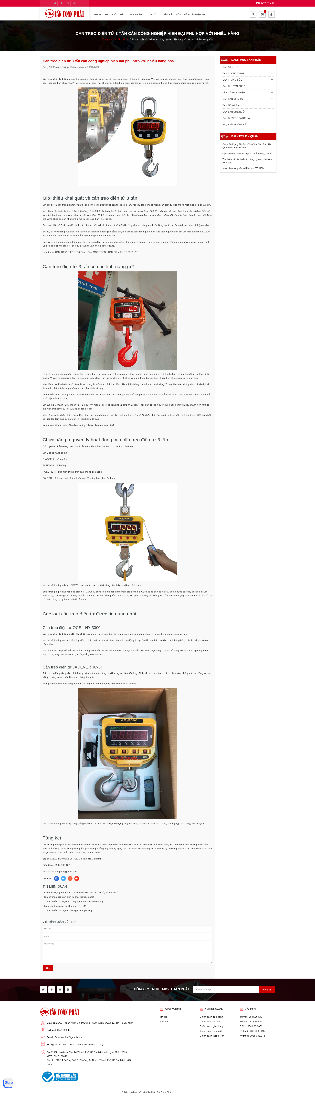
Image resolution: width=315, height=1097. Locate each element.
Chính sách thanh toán (212, 1035)
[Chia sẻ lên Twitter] (63, 878)
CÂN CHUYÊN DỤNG (233, 86)
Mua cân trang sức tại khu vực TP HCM (65, 906)
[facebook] (61, 3)
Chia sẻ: (47, 878)
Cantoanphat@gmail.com (68, 1037)
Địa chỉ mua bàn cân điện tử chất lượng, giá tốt (69, 897)
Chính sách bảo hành (211, 1016)
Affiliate (164, 1021)
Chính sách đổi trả (210, 1021)
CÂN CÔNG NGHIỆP (233, 92)
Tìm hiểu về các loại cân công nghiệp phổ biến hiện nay (74, 901)
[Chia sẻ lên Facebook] (56, 878)
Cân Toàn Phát (93, 83)
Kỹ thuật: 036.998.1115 (252, 1031)
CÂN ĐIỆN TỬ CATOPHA (236, 118)
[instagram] (68, 3)
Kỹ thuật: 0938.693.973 (252, 1035)
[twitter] (55, 3)
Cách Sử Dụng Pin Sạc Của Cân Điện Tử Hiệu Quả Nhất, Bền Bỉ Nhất (81, 892)
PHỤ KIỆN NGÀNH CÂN (235, 124)
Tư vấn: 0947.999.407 (252, 1016)
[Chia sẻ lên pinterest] (70, 878)
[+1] (76, 878)
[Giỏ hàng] (262, 14)
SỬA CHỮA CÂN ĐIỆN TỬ (190, 14)
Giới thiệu (118, 14)
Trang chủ (101, 14)
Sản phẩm (136, 14)
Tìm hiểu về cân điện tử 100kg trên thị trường (68, 910)
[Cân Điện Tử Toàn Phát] (64, 13)
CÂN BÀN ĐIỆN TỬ (232, 99)
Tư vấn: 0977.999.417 (252, 1021)
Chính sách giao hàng (211, 1026)
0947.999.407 (64, 1030)
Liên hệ (167, 14)
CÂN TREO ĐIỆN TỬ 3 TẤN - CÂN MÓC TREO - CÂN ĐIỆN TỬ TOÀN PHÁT (96, 252)
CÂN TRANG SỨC (232, 79)
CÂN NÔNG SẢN (231, 105)
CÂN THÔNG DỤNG (233, 73)
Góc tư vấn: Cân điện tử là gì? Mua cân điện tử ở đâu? (84, 425)
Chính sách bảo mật (211, 1031)
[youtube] (74, 3)
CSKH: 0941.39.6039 (251, 1026)
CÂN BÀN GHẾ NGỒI (233, 111)
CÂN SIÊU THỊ (230, 67)
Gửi (48, 968)
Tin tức (153, 14)
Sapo (190, 1092)
